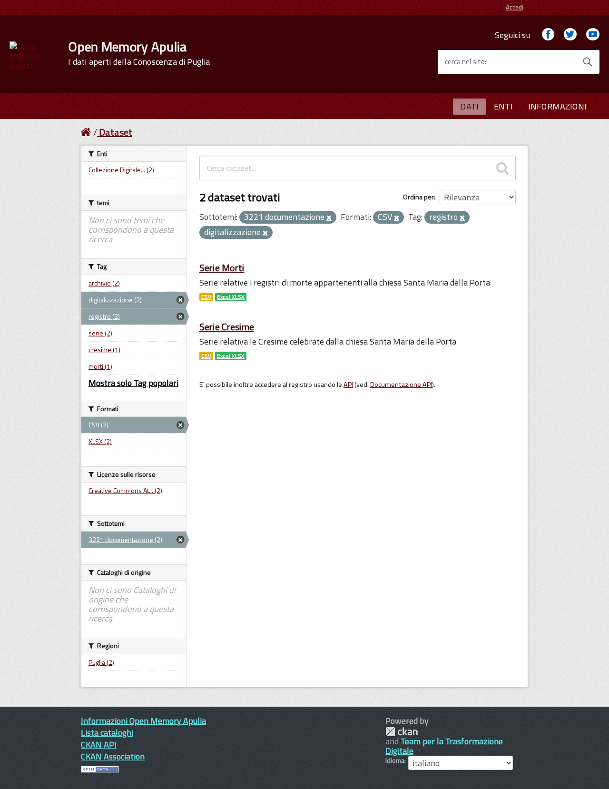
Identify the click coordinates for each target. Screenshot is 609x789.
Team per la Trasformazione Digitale (444, 746)
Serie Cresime (226, 326)
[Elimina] (329, 218)
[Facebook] (548, 35)
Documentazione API (401, 384)
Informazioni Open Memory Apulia (143, 720)
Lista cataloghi (107, 732)
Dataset (115, 132)
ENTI (503, 106)
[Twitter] (570, 35)
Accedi (514, 7)
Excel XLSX (231, 297)
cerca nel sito (465, 62)
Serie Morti (222, 267)
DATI (469, 106)
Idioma (394, 760)
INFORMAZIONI (557, 106)
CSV (206, 297)
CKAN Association (113, 756)
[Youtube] (592, 35)
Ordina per (418, 197)
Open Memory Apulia (139, 53)
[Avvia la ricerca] (587, 62)
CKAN (401, 732)
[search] (502, 168)
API (348, 384)
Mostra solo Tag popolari (133, 382)
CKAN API (99, 744)
